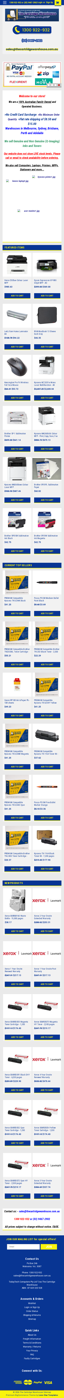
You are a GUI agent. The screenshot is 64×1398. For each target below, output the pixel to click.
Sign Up (49, 2)
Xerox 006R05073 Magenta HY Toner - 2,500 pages (46, 1023)
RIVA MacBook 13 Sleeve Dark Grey (45, 332)
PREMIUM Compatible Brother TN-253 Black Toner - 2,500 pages (47, 650)
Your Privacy (32, 1350)
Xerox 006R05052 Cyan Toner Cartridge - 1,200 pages (15, 1129)
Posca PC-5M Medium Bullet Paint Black (46, 599)
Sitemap (32, 1319)
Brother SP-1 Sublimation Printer (15, 434)
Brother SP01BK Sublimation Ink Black (16, 537)
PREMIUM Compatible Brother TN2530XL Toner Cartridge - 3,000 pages (17, 650)
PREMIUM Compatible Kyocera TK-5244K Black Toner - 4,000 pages (15, 599)
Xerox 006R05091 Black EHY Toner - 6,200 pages (17, 1076)
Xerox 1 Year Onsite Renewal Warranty (13, 970)
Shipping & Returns (32, 1315)
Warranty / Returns (32, 1347)
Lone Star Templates (48, 1395)
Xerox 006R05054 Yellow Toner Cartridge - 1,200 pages (45, 1129)
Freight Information (32, 1339)
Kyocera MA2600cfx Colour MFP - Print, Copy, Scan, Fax (46, 434)
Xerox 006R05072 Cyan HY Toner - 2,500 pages (16, 1181)
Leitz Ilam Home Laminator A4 (16, 332)
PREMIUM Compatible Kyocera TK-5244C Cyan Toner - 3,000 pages (14, 803)
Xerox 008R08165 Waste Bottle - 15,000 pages (15, 917)
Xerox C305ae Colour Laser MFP (16, 281)
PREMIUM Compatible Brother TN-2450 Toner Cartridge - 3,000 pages (17, 854)
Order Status (32, 1311)
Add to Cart (17, 296)
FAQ (32, 1354)
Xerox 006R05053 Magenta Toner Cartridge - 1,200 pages (16, 1023)
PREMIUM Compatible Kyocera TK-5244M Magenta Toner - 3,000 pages (16, 752)
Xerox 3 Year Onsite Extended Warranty (43, 1181)
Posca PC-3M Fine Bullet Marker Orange (44, 803)
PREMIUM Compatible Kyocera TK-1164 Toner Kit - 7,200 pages (46, 752)
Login (39, 2)
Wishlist (32, 1303)
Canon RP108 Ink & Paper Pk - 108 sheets (17, 701)
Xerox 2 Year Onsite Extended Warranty (43, 917)
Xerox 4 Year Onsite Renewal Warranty (43, 1076)
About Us (32, 1335)
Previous (6, 69)
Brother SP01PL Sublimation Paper (46, 485)
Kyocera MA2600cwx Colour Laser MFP (16, 485)
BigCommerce (22, 1395)
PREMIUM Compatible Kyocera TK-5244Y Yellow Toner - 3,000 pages (45, 701)
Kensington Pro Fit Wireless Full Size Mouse (16, 383)
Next (58, 69)
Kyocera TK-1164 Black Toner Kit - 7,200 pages (44, 854)
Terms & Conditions (32, 1343)
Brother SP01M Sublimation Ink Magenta (46, 537)
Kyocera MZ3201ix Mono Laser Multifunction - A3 (44, 383)
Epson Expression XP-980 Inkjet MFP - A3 (45, 281)
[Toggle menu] (4, 4)
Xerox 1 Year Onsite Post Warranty (45, 970)
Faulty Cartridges (32, 1358)
